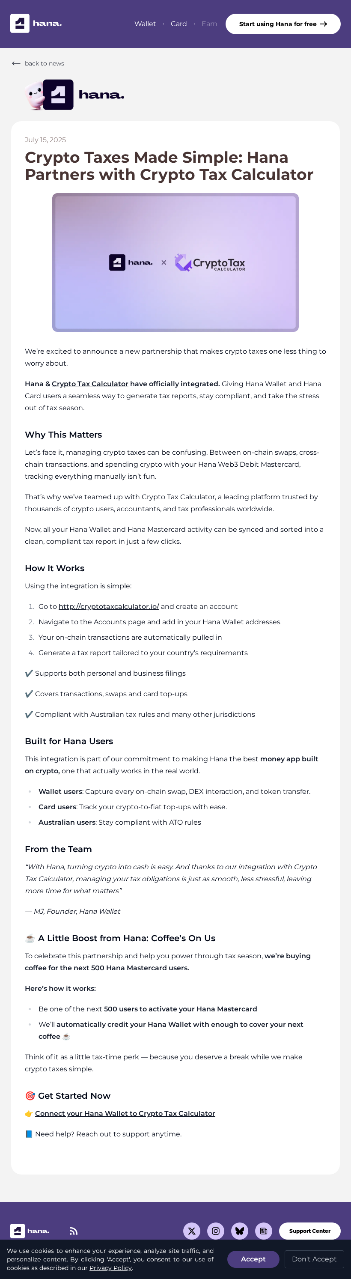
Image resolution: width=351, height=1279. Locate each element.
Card (179, 24)
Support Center (309, 1231)
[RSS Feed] (73, 1231)
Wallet (145, 24)
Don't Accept (314, 1259)
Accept (253, 1259)
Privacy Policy (110, 1268)
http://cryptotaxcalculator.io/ (109, 606)
